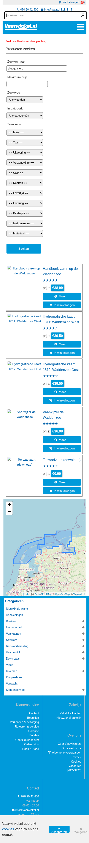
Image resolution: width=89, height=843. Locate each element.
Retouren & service (27, 726)
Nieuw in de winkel (17, 608)
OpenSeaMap (62, 594)
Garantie (33, 731)
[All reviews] (50, 280)
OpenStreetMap (43, 594)
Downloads (13, 658)
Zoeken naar (16, 61)
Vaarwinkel (78, 594)
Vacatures (75, 766)
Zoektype (13, 92)
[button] (9, 504)
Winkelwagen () (73, 2)
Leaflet (26, 594)
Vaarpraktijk (13, 652)
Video (9, 664)
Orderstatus (31, 744)
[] (74, 770)
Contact (34, 713)
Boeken (11, 621)
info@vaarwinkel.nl (55, 9)
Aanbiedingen (14, 615)
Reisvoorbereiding (17, 646)
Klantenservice (15, 689)
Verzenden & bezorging (24, 722)
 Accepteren (59, 830)
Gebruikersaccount (27, 739)
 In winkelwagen (62, 304)
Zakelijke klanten (70, 713)
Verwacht (11, 683)
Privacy (76, 757)
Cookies (76, 761)
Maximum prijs (17, 77)
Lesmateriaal (14, 627)
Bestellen (33, 717)
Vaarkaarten (13, 633)
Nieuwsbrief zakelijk (68, 717)
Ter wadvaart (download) (62, 459)
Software (11, 639)
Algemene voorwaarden (66, 752)
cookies (8, 829)
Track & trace (30, 749)
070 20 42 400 (28, 9)
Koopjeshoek (14, 677)
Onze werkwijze (71, 748)
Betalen (34, 735)
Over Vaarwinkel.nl (69, 743)
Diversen (11, 671)
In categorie (15, 108)
